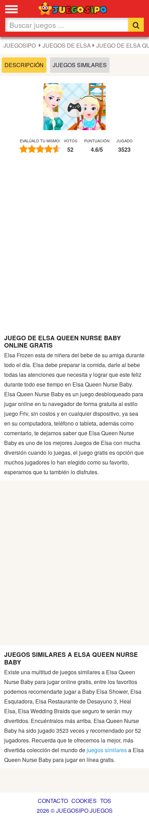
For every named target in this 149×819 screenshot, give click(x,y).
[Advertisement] (74, 247)
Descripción (24, 65)
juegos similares (107, 750)
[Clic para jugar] (74, 107)
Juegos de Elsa (67, 45)
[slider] (40, 149)
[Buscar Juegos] (136, 25)
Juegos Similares (80, 65)
